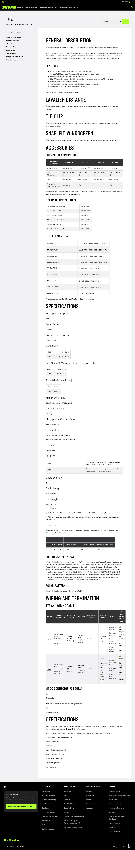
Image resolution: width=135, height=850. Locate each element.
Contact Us (112, 827)
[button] (21, 37)
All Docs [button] (27, 7)
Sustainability (69, 808)
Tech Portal (127, 2)
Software (45, 825)
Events (88, 799)
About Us (67, 791)
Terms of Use (122, 846)
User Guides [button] (34, 7)
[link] (9, 7)
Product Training (115, 804)
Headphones (46, 804)
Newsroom (90, 795)
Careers (67, 799)
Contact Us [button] (20, 7)
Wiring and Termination (14, 57)
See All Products (48, 829)
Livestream (90, 804)
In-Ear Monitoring (48, 812)
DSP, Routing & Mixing (50, 816)
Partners (67, 812)
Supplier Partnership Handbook (116, 817)
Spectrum (89, 808)
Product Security (115, 823)
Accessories (10, 50)
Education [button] (76, 7)
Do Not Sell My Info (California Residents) (72, 822)
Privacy (115, 846)
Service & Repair (115, 791)
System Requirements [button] (66, 7)
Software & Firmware (116, 808)
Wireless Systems (48, 795)
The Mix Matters (70, 804)
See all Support (114, 832)
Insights (89, 791)
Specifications (11, 53)
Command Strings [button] (53, 7)
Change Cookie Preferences (74, 816)
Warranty (112, 812)
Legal (129, 846)
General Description (13, 37)
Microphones (46, 791)
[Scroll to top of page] (128, 846)
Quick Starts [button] (43, 7)
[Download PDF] (125, 21)
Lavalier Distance (12, 40)
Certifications (11, 60)
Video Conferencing (49, 799)
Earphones (45, 808)
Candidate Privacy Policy (73, 827)
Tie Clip (9, 43)
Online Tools (113, 799)
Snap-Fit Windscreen (13, 47)
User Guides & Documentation (119, 795)
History (67, 795)
